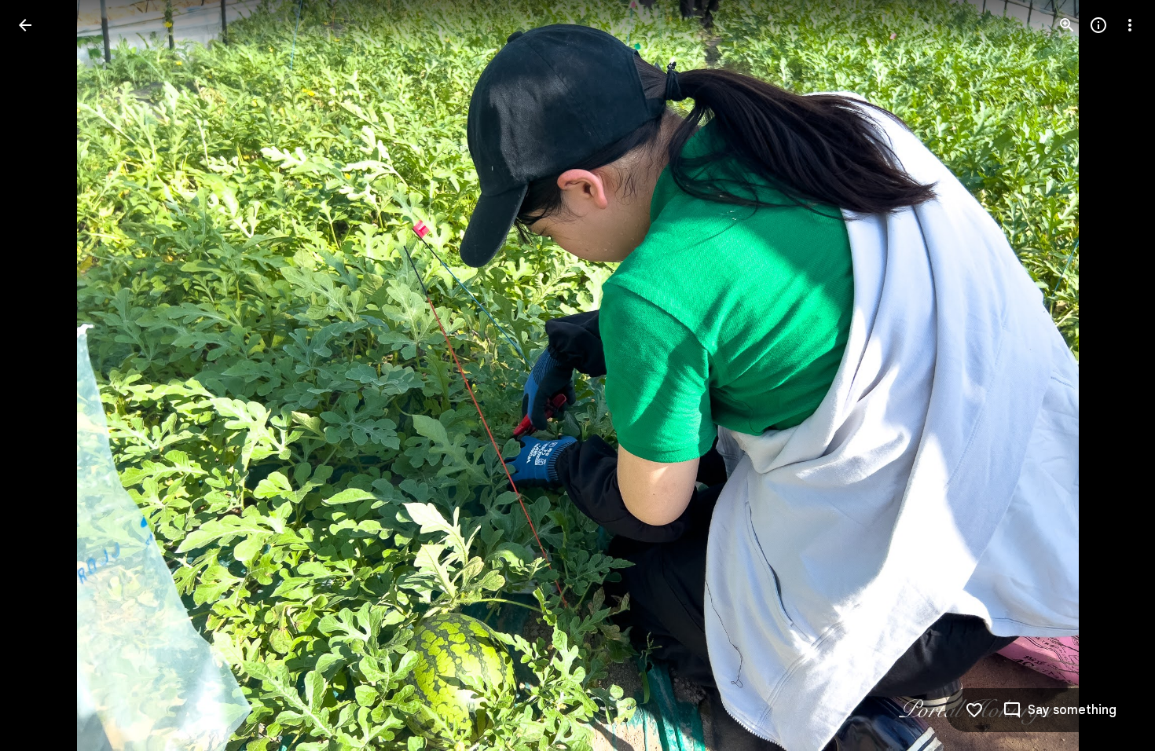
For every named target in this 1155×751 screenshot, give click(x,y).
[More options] (1130, 25)
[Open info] (1098, 25)
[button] (44, 375)
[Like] (974, 710)
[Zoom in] (1067, 25)
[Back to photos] (25, 25)
